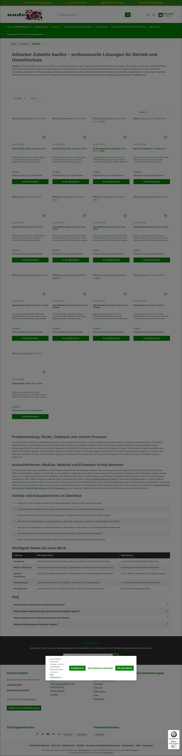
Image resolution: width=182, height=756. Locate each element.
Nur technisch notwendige (100, 668)
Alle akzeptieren (124, 668)
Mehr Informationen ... (56, 676)
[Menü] (178, 731)
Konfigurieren (77, 668)
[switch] (173, 746)
